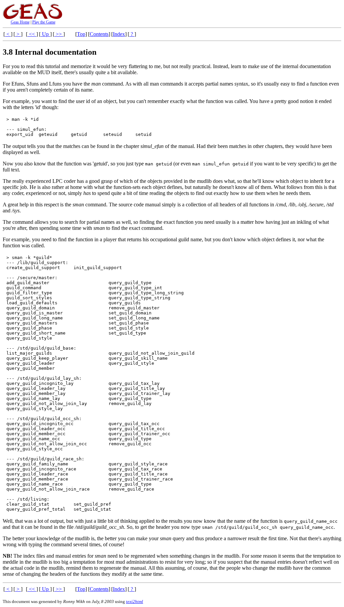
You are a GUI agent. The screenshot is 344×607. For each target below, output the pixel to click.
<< (32, 34)
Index (119, 34)
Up (45, 34)
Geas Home (20, 22)
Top (81, 34)
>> (58, 34)
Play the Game (43, 22)
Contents (99, 34)
